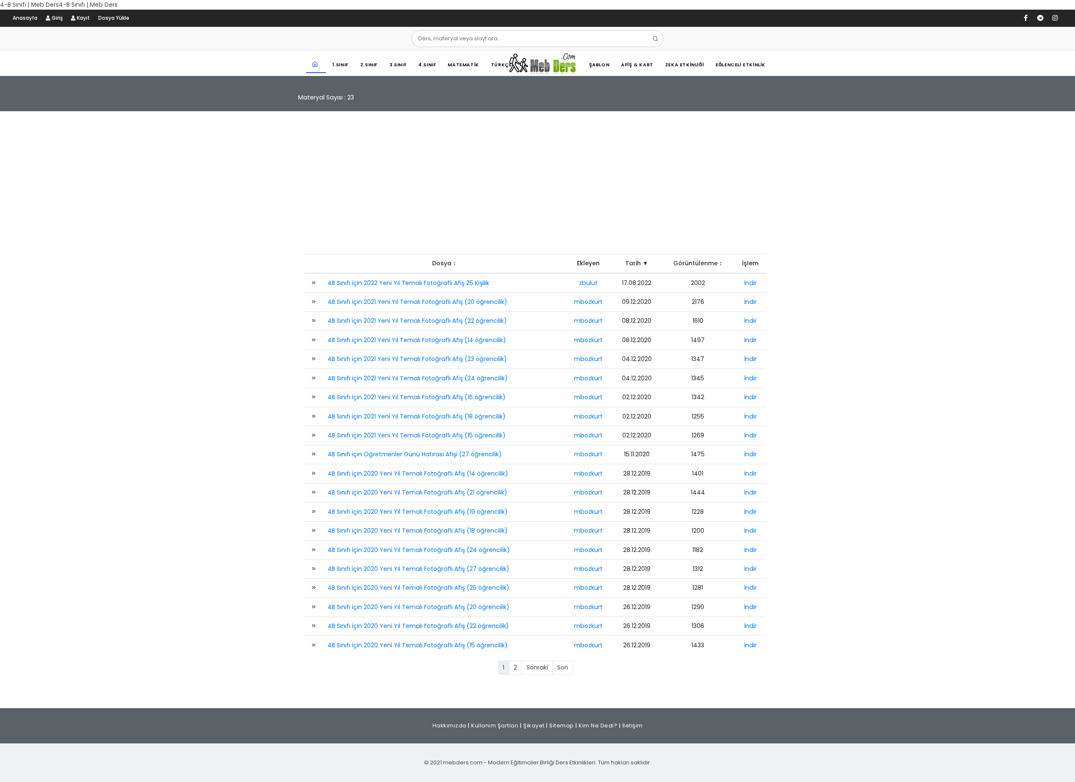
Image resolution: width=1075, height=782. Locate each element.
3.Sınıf (397, 64)
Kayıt (83, 17)
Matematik (463, 64)
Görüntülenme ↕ (697, 263)
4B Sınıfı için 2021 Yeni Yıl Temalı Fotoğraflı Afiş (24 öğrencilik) (418, 378)
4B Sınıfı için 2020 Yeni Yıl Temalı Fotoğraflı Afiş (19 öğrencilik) (418, 511)
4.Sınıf (427, 64)
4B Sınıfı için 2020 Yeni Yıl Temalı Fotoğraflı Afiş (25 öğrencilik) (418, 587)
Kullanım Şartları (495, 726)
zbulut (588, 283)
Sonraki (537, 667)
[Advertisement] (537, 187)
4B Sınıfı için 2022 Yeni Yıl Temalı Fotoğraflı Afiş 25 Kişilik (408, 283)
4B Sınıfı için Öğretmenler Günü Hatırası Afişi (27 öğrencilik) (415, 454)
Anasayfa (25, 17)
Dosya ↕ (444, 263)
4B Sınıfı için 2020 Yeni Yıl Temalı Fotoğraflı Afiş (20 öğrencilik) (418, 607)
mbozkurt (588, 302)
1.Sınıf (341, 64)
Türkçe (501, 64)
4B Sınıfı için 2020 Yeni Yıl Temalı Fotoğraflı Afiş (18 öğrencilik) (418, 530)
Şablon (599, 64)
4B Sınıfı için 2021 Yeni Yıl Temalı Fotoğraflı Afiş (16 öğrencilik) (417, 397)
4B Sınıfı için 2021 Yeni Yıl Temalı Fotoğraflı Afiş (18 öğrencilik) (417, 416)
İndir (750, 283)
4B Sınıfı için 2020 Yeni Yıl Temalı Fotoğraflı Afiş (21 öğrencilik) (417, 492)
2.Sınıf (369, 64)
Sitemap (561, 726)
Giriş (56, 17)
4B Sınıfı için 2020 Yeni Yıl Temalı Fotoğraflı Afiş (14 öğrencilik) (418, 473)
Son (562, 667)
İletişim (632, 726)
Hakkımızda (450, 726)
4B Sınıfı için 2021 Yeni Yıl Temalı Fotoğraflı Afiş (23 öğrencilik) (417, 359)
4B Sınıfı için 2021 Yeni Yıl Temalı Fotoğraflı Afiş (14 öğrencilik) (417, 340)
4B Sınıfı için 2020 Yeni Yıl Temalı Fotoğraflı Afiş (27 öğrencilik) (418, 569)
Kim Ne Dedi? (598, 726)
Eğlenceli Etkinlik (741, 64)
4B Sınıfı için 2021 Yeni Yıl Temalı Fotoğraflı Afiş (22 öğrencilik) (417, 320)
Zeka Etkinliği (684, 64)
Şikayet (534, 726)
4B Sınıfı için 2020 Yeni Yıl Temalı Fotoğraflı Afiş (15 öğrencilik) (418, 645)
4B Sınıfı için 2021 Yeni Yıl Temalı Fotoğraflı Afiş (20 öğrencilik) (417, 302)
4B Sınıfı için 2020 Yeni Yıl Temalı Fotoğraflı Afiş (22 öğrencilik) (418, 626)
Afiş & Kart (637, 64)
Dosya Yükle (113, 17)
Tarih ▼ (636, 263)
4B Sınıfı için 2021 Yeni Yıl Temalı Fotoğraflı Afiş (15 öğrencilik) (417, 435)
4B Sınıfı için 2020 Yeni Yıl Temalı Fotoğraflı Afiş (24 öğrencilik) (419, 550)
